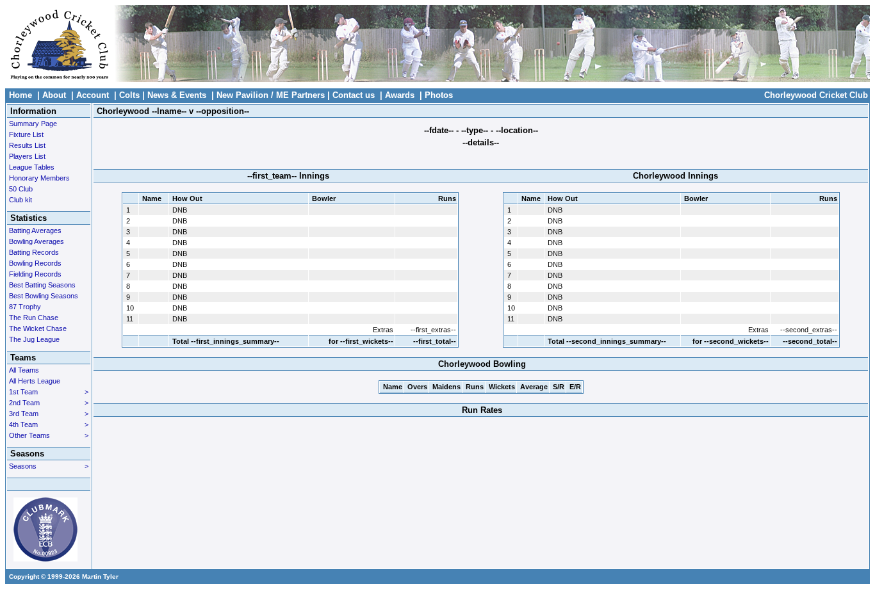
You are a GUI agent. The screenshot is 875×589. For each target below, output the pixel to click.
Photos (439, 95)
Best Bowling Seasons (43, 296)
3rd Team (48, 413)
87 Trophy (25, 307)
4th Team (48, 424)
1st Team (48, 392)
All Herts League (34, 381)
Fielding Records (35, 274)
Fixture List (26, 134)
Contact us (353, 95)
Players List (27, 156)
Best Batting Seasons (42, 285)
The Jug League (34, 339)
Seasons (48, 466)
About (54, 95)
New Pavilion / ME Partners (271, 95)
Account (92, 95)
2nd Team (48, 403)
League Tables (31, 167)
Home (20, 95)
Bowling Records (35, 263)
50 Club (21, 189)
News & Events (176, 95)
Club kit (20, 200)
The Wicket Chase (38, 328)
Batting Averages (35, 230)
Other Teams (48, 435)
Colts (129, 95)
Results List (27, 145)
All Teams (24, 370)
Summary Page (33, 123)
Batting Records (34, 252)
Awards (399, 95)
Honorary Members (39, 178)
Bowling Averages (36, 241)
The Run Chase (33, 317)
